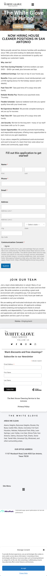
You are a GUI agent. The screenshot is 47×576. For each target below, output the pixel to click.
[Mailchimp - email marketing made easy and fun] (37, 391)
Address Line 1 (6, 211)
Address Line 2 (6, 220)
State (26, 228)
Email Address (9, 364)
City (2, 228)
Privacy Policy (23, 573)
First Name (7, 372)
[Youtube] (30, 344)
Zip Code (4, 237)
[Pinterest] (21, 344)
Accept (23, 568)
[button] (44, 550)
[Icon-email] (35, 344)
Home (17, 321)
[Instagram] (26, 344)
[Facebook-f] (16, 344)
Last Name (7, 380)
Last (26, 173)
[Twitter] (11, 344)
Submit (6, 266)
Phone (4, 179)
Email (4, 190)
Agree (7, 246)
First (2, 173)
